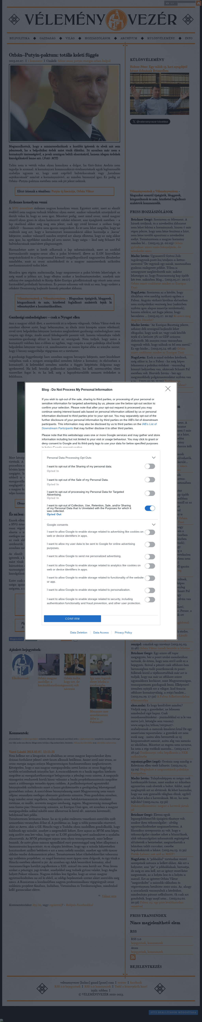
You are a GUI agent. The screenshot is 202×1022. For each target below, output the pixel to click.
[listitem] (101, 458)
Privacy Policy (123, 632)
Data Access (101, 632)
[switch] (150, 466)
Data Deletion (78, 632)
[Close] (169, 390)
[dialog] (101, 511)
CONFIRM (72, 618)
